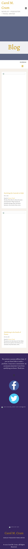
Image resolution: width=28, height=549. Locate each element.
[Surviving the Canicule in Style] (14, 131)
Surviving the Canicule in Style (14, 193)
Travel (13, 198)
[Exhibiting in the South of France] (14, 270)
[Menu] (26, 8)
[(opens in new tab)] (14, 465)
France (9, 198)
